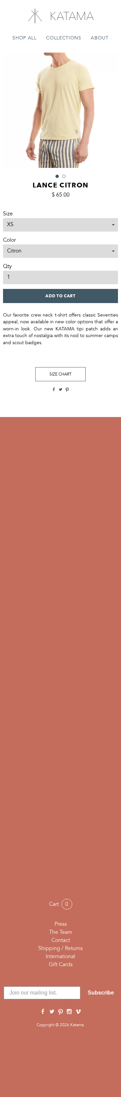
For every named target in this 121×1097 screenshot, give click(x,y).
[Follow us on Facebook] (42, 1012)
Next (109, 110)
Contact (60, 940)
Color (9, 240)
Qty (7, 266)
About (99, 38)
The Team (60, 932)
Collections (63, 38)
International (60, 956)
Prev (11, 110)
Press (60, 924)
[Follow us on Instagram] (69, 1012)
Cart (59, 904)
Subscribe (101, 993)
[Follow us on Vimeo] (78, 1012)
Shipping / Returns (60, 948)
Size (8, 214)
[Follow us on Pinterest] (60, 1012)
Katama (60, 16)
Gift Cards (61, 965)
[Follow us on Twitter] (51, 1012)
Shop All (24, 38)
